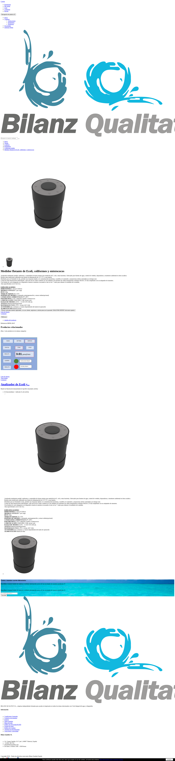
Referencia (4, 323)
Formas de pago (9, 726)
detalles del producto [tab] (10, 320)
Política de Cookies (9, 728)
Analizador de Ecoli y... (15, 384)
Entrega (6, 719)
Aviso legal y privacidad (11, 731)
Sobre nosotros (8, 721)
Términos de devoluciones (12, 729)
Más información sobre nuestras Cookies (111, 759)
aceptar (169, 759)
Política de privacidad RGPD (12, 724)
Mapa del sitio (8, 723)
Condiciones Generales (11, 716)
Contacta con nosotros (10, 718)
